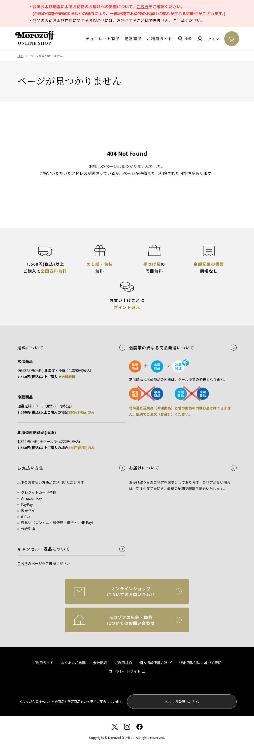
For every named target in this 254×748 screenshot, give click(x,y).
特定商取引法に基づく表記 (200, 662)
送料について (30, 347)
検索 (188, 38)
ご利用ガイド (160, 38)
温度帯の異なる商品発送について (161, 347)
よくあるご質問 (73, 662)
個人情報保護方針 (153, 662)
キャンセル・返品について (43, 549)
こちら (142, 6)
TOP (20, 56)
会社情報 (100, 662)
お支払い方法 (30, 467)
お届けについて (144, 467)
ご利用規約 (123, 662)
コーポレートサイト (124, 671)
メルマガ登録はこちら (181, 701)
